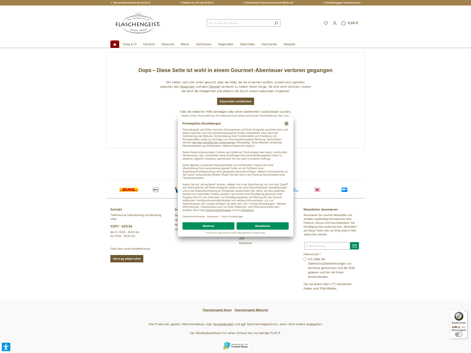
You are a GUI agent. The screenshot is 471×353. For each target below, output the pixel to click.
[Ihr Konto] (334, 23)
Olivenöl (214, 86)
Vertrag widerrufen (127, 259)
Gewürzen (187, 86)
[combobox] (239, 23)
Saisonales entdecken (235, 101)
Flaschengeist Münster (251, 310)
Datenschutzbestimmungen (327, 263)
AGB (241, 238)
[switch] (459, 334)
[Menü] (465, 312)
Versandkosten (223, 324)
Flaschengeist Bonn (217, 310)
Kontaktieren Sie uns (274, 116)
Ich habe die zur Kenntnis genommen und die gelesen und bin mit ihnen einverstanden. (331, 268)
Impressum (245, 243)
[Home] (114, 44)
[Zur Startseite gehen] (138, 23)
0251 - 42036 (121, 226)
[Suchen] (276, 23)
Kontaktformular (140, 248)
